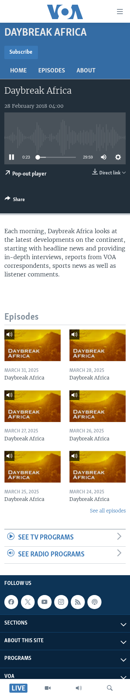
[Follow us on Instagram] (61, 602)
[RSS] (77, 602)
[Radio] (79, 688)
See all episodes (108, 511)
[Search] (110, 688)
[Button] (15, 201)
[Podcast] (94, 602)
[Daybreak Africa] (32, 345)
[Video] (47, 688)
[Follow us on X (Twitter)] (28, 602)
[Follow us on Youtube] (44, 602)
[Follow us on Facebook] (11, 602)
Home (18, 71)
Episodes (51, 71)
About (86, 71)
